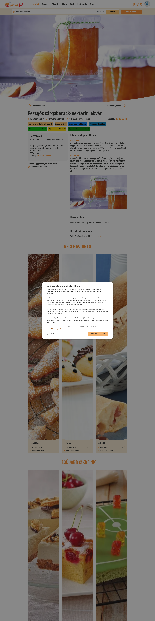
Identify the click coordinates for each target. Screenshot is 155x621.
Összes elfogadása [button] (98, 334)
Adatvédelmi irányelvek (54, 329)
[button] (52, 334)
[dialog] (77, 310)
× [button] (110, 284)
